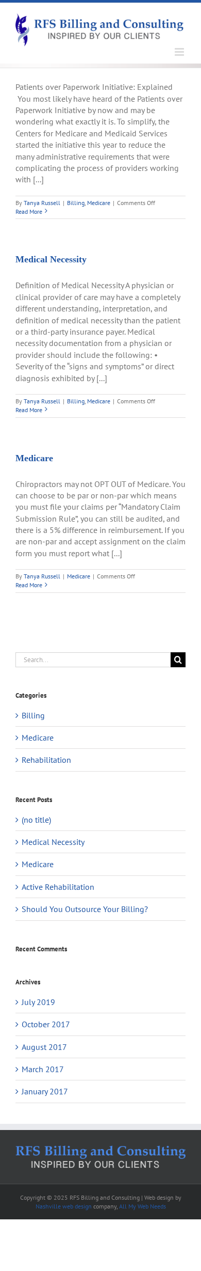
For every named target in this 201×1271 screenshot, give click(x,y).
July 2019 (38, 1002)
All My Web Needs (142, 1206)
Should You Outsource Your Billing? (85, 909)
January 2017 (45, 1091)
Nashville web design (64, 1206)
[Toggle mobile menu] (180, 51)
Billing (76, 203)
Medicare (98, 203)
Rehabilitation (46, 760)
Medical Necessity (51, 259)
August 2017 (44, 1047)
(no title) (36, 819)
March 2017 (43, 1069)
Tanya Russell (42, 203)
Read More (28, 211)
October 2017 (46, 1024)
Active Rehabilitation (58, 887)
